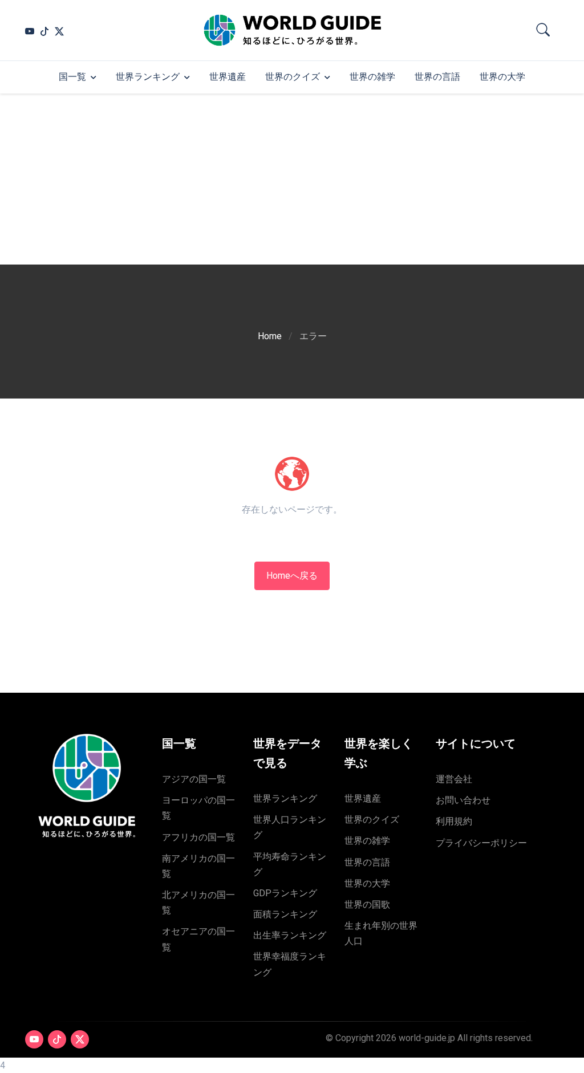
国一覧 (72, 76)
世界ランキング (148, 76)
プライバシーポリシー (481, 843)
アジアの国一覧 (194, 779)
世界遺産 (227, 76)
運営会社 (454, 779)
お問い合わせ (463, 800)
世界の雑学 (372, 76)
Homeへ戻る (292, 575)
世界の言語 (437, 76)
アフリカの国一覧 (198, 837)
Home (270, 336)
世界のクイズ (292, 76)
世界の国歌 (367, 904)
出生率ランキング (289, 935)
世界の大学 (502, 76)
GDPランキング (285, 893)
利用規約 (454, 821)
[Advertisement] (292, 179)
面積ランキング (285, 914)
